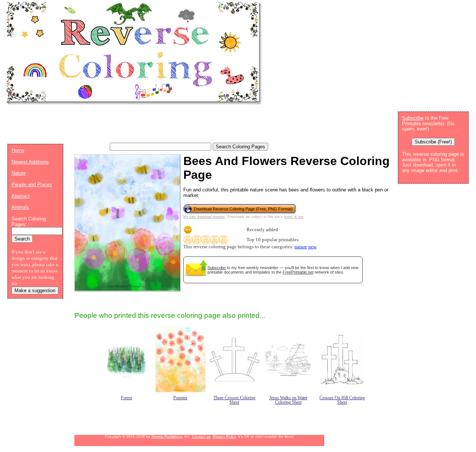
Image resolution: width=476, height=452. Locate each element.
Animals (20, 207)
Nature (19, 173)
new (312, 246)
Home (18, 150)
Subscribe (217, 267)
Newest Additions (30, 162)
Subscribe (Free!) (433, 142)
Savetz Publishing (166, 437)
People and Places (32, 184)
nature (301, 246)
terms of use (293, 217)
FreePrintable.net (298, 272)
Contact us (201, 437)
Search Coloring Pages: (29, 221)
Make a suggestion (35, 290)
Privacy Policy (224, 437)
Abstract (21, 196)
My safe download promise (204, 217)
